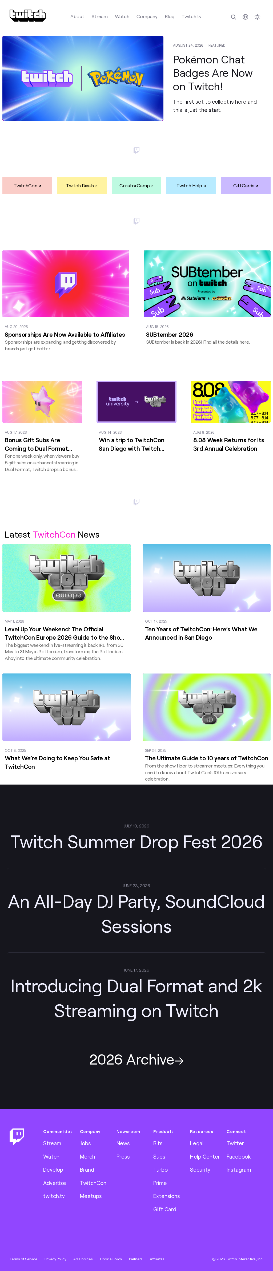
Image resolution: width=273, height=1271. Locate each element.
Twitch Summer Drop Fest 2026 (136, 841)
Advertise (54, 1183)
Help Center (205, 1156)
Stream (99, 16)
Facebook (239, 1156)
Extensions (166, 1196)
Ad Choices (83, 1259)
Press (123, 1156)
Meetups (91, 1196)
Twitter (235, 1143)
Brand (87, 1169)
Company (147, 16)
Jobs (85, 1143)
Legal (196, 1143)
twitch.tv (54, 1196)
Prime (160, 1183)
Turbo (160, 1169)
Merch (87, 1156)
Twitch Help (189, 185)
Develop (53, 1169)
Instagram (239, 1169)
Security (200, 1169)
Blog (169, 16)
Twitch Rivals (80, 185)
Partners (136, 1259)
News (123, 1143)
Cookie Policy (111, 1259)
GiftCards (243, 185)
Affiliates (157, 1259)
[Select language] (245, 17)
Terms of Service (23, 1259)
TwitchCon (25, 185)
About (77, 16)
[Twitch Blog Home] (28, 16)
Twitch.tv (192, 16)
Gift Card (164, 1209)
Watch (122, 16)
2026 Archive (131, 1058)
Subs (159, 1156)
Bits (158, 1143)
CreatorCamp (134, 185)
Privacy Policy (55, 1259)
